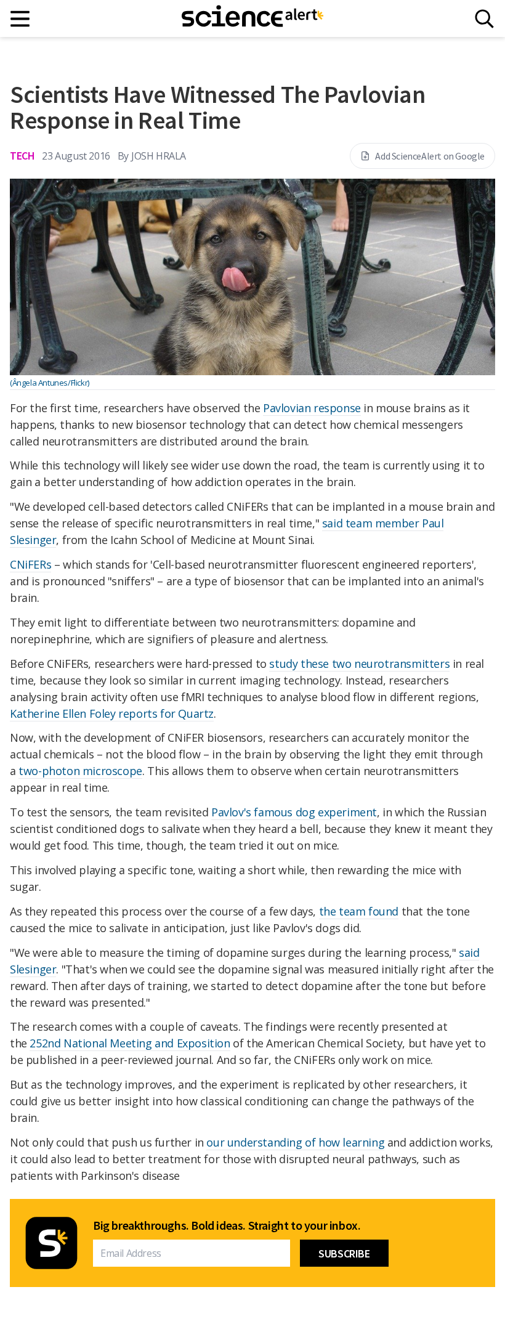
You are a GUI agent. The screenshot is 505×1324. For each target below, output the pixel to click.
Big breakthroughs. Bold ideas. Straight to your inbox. (226, 1225)
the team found (358, 911)
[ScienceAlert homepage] (252, 18)
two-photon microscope (80, 770)
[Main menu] (20, 19)
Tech (22, 155)
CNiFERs (30, 564)
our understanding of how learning (295, 1142)
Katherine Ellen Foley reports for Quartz (112, 713)
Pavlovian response (312, 407)
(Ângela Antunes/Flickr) (49, 382)
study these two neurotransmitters (359, 663)
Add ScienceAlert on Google (430, 156)
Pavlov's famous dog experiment (294, 812)
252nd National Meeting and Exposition (130, 1043)
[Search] (484, 19)
